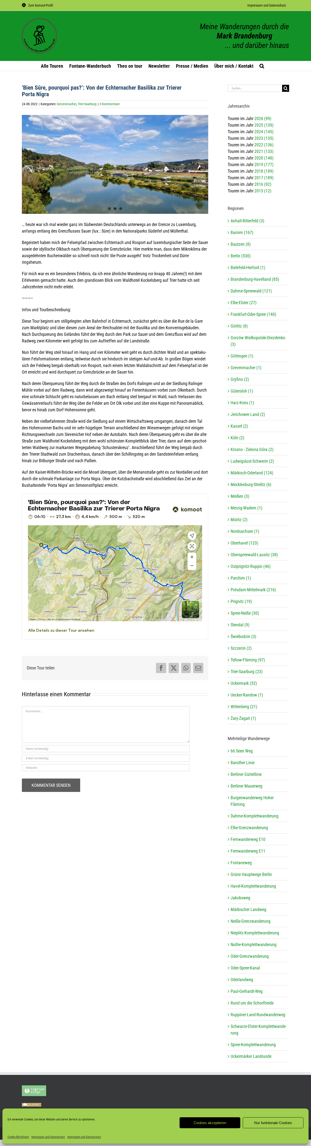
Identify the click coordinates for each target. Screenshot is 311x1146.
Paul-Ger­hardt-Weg (247, 991)
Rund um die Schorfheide (252, 1002)
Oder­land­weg (242, 979)
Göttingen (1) (242, 355)
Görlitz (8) (239, 326)
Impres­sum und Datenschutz (48, 1137)
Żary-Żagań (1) (243, 718)
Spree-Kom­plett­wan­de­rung (253, 1044)
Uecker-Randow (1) (247, 694)
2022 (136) (264, 144)
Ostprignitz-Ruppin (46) (251, 566)
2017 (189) (264, 177)
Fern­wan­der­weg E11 (248, 851)
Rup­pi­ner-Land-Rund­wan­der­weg (258, 1014)
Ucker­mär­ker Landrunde (251, 1056)
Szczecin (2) (241, 648)
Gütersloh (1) (242, 391)
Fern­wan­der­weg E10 (248, 839)
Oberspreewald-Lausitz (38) (254, 554)
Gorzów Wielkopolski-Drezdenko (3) (258, 341)
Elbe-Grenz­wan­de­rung (249, 827)
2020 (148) (264, 157)
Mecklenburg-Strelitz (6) (251, 484)
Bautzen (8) (241, 244)
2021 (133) (264, 151)
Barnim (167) (242, 232)
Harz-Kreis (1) (242, 402)
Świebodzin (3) (243, 636)
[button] (261, 66)
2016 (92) (262, 184)
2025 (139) (264, 125)
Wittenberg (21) (244, 706)
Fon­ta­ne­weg (241, 862)
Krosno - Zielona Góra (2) (252, 449)
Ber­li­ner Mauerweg (246, 786)
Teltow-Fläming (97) (248, 659)
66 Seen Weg (242, 750)
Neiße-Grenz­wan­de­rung (250, 921)
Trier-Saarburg (87, 104)
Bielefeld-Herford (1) (248, 267)
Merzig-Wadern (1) (246, 507)
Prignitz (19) (241, 601)
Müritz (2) (239, 519)
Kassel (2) (239, 426)
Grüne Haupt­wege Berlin (251, 874)
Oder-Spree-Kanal (245, 967)
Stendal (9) (240, 624)
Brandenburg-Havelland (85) (255, 279)
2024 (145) (264, 131)
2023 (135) (264, 138)
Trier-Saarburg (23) (247, 671)
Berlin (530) (241, 255)
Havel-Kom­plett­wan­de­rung (253, 886)
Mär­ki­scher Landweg (248, 909)
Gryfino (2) (240, 379)
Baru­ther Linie (242, 762)
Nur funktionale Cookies (273, 1123)
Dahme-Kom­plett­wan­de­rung (254, 815)
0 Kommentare (110, 104)
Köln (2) (237, 437)
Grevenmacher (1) (246, 367)
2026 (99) (262, 118)
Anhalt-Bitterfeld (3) (247, 220)
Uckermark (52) (244, 683)
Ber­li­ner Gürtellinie (246, 774)
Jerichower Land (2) (248, 414)
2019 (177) (264, 164)
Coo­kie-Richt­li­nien (18, 1137)
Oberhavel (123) (244, 542)
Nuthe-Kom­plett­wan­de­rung (253, 944)
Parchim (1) (241, 578)
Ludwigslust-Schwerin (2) (252, 461)
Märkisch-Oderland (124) (252, 472)
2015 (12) (262, 190)
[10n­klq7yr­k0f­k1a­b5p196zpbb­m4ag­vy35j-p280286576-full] (115, 167)
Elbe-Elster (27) (244, 302)
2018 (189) (264, 171)
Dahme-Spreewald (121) (251, 290)
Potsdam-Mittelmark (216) (253, 589)
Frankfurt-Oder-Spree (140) (253, 314)
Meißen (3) (240, 496)
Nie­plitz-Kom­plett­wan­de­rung (255, 932)
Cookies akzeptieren (210, 1123)
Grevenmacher (66, 104)
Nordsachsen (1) (245, 531)
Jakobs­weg (240, 897)
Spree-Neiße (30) (245, 613)
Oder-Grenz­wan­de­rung (250, 956)
